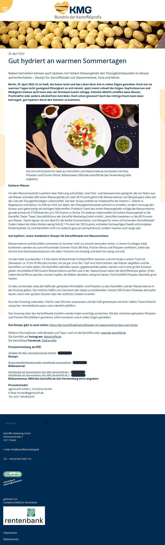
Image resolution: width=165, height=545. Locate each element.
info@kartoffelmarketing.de (25, 449)
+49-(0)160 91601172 (20, 458)
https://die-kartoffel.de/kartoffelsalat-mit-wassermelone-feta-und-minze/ (93, 325)
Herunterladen (65, 352)
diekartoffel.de (52, 336)
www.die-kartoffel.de (113, 333)
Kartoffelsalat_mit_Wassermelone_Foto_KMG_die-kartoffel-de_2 (39, 375)
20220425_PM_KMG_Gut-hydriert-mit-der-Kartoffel (32, 352)
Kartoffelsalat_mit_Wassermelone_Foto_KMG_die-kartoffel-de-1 (38, 372)
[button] (46, 423)
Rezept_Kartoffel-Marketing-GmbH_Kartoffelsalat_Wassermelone (39, 362)
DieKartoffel (49, 340)
